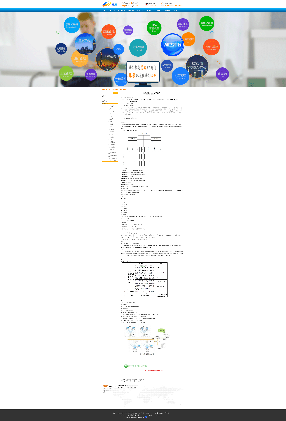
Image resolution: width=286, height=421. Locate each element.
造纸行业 (111, 121)
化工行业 (111, 134)
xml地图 (138, 417)
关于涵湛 (176, 10)
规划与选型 (131, 10)
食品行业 (111, 108)
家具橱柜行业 (112, 131)
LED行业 (111, 119)
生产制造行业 (112, 137)
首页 (103, 10)
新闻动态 (115, 89)
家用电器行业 (112, 105)
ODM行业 (111, 129)
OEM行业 (111, 128)
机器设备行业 (112, 147)
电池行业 (111, 124)
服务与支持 (140, 10)
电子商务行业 (112, 144)
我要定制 (167, 10)
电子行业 (111, 106)
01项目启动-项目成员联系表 (133, 379)
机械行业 (111, 136)
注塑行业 (111, 118)
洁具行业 (111, 139)
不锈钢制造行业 (112, 142)
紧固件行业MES (112, 160)
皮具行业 (111, 114)
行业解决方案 (121, 10)
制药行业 (111, 123)
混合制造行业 (112, 151)
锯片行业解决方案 (113, 158)
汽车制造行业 (112, 149)
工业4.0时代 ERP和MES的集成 (133, 381)
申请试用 (158, 10)
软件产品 (112, 10)
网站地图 (142, 417)
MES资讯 (104, 98)
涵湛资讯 (104, 95)
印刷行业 (111, 113)
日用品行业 (111, 111)
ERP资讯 (104, 100)
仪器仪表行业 (112, 146)
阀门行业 (111, 126)
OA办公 (111, 141)
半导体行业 (111, 132)
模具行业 (111, 116)
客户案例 (149, 10)
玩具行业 (111, 109)
